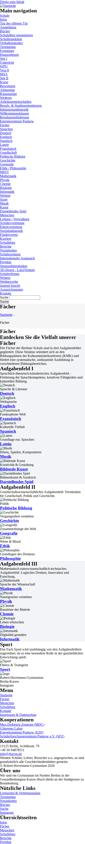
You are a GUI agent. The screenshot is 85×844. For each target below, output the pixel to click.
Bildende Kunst (14, 469)
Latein (4, 145)
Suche (4, 297)
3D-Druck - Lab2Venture (17, 270)
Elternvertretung (11, 227)
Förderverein (9, 235)
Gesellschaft (8, 152)
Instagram (7, 812)
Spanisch (6, 141)
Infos (3, 19)
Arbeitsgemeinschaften (15, 101)
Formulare (7, 51)
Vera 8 (4, 70)
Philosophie (10, 558)
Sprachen (6, 129)
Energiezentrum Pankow (17, 121)
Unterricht (7, 62)
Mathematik (8, 176)
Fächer (4, 125)
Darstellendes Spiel (13, 211)
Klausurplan (8, 94)
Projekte (5, 262)
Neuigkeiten (8, 250)
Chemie (5, 184)
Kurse (4, 82)
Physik (4, 180)
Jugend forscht (10, 285)
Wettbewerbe (9, 282)
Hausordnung (9, 55)
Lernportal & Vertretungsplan (20, 793)
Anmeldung (8, 27)
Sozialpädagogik (11, 231)
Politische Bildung (12, 156)
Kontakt (5, 293)
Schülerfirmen (9, 274)
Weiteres (6, 98)
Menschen (7, 215)
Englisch (6, 137)
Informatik (7, 191)
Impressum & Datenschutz (18, 715)
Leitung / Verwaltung (14, 219)
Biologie (6, 188)
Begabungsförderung (14, 117)
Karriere (5, 238)
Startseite (6, 315)
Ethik (5, 546)
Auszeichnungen (11, 289)
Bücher (5, 31)
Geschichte (7, 160)
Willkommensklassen (14, 113)
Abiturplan (7, 90)
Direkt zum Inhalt (12, 2)
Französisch (8, 148)
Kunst (4, 207)
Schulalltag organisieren (16, 35)
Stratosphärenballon (13, 266)
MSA (4, 74)
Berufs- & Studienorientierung (21, 105)
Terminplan (8, 47)
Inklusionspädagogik (14, 109)
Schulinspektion (11, 39)
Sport (3, 199)
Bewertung (7, 86)
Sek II (4, 78)
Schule (4, 15)
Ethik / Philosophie (13, 168)
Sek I (3, 58)
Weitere (5, 195)
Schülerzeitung (10, 254)
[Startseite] (8, 5)
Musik (4, 203)
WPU (4, 66)
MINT (4, 172)
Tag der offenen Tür (14, 23)
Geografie (7, 164)
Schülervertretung (12, 223)
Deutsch (5, 133)
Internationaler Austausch (17, 258)
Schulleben (7, 242)
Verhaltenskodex (11, 43)
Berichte (6, 246)
